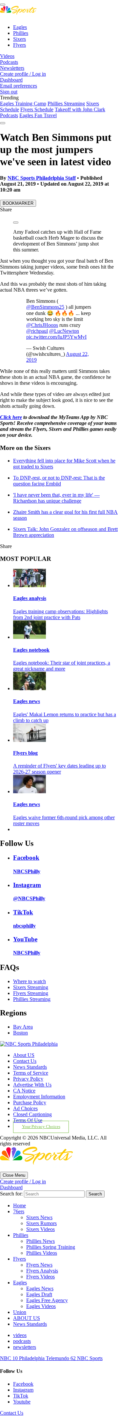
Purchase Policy (29, 1102)
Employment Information (39, 1096)
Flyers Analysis (42, 1270)
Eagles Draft (39, 1294)
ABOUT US (26, 1318)
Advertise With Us (32, 1085)
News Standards (30, 1067)
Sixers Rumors (41, 1223)
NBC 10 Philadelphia (23, 1358)
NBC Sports (90, 1358)
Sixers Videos (40, 1229)
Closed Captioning (32, 1114)
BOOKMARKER (18, 203)
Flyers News (39, 1265)
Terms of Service (30, 1073)
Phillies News (40, 1241)
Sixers (19, 39)
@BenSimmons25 (45, 307)
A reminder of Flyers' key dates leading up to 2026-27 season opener (59, 768)
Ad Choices (25, 1108)
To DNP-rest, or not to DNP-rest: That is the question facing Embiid (59, 480)
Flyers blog (25, 753)
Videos (7, 56)
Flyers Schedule (36, 109)
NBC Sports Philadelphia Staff (42, 178)
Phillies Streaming (66, 103)
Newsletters (12, 68)
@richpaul (37, 331)
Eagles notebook (31, 650)
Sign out (8, 91)
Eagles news (26, 701)
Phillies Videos (41, 1253)
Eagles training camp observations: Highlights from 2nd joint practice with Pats (60, 614)
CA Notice (24, 1090)
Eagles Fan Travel (38, 115)
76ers (18, 1211)
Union (19, 1312)
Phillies (20, 33)
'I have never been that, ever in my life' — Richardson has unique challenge (56, 498)
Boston (20, 1033)
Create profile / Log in (23, 74)
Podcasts (9, 62)
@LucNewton (64, 331)
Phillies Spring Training (50, 1247)
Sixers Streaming (30, 987)
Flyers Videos (40, 1276)
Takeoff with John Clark (80, 109)
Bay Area (23, 1027)
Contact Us (24, 1061)
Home (19, 1205)
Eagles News (39, 1288)
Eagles (20, 27)
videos (20, 1335)
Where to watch (29, 981)
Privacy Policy (28, 1079)
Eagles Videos (41, 1306)
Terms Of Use (27, 1120)
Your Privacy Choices (41, 1126)
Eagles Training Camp (23, 103)
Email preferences (18, 86)
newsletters (24, 1347)
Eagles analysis (29, 598)
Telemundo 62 (61, 1358)
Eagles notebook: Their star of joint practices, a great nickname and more (61, 665)
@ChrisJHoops (42, 325)
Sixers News (39, 1217)
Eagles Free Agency (47, 1300)
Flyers (19, 45)
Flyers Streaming (30, 993)
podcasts (22, 1341)
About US (23, 1055)
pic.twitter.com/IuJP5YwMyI (56, 337)
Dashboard (11, 80)
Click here (11, 417)
